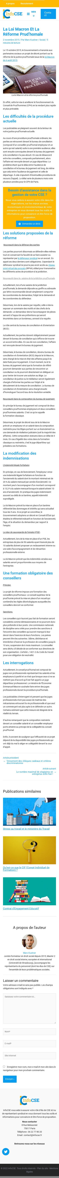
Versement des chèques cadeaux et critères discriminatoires (29, 762)
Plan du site (42, 1168)
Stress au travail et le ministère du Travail (26, 828)
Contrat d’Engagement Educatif (21, 908)
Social (42, 40)
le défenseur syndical (27, 258)
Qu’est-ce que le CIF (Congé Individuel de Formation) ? (26, 869)
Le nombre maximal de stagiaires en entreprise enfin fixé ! (34, 773)
